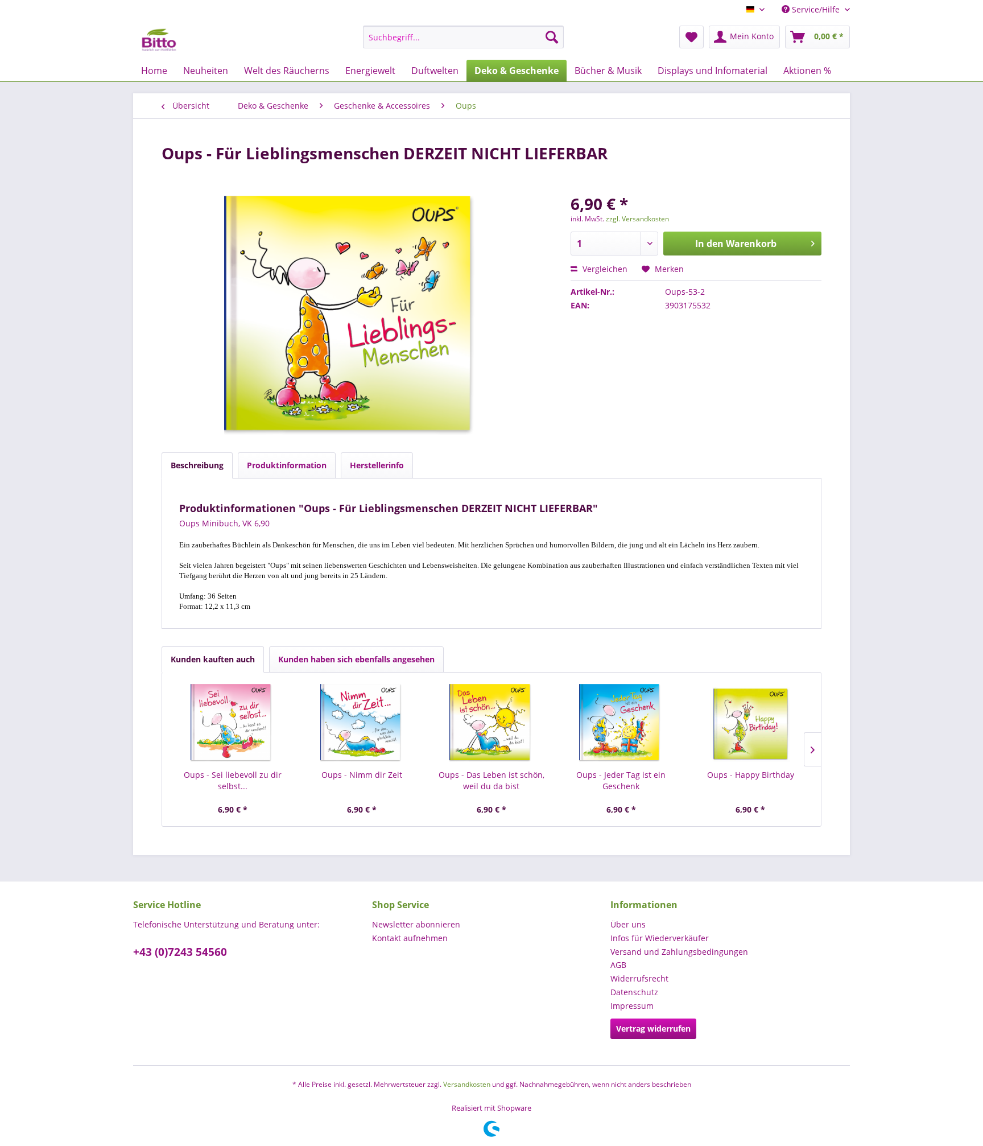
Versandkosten (466, 1084)
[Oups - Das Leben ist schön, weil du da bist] (491, 724)
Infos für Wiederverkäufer (659, 938)
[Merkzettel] (691, 37)
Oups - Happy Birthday (750, 774)
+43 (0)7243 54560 (180, 952)
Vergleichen (603, 268)
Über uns (628, 924)
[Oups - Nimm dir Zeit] (362, 724)
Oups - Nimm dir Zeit (361, 774)
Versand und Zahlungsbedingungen (679, 951)
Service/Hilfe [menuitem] (816, 9)
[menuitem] (463, 37)
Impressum (632, 1005)
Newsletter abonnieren (416, 924)
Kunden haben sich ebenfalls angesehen (356, 659)
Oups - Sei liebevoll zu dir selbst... (233, 780)
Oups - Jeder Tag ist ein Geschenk (621, 780)
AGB (618, 964)
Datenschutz (634, 992)
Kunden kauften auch (213, 659)
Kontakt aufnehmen (410, 938)
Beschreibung (197, 465)
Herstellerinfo (377, 465)
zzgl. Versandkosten (637, 219)
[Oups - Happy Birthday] (750, 724)
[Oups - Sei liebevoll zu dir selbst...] (233, 724)
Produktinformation (287, 465)
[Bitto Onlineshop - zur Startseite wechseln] (159, 40)
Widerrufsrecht (639, 978)
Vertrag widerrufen (653, 1028)
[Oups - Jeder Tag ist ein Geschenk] (621, 724)
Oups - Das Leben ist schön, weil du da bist (491, 780)
